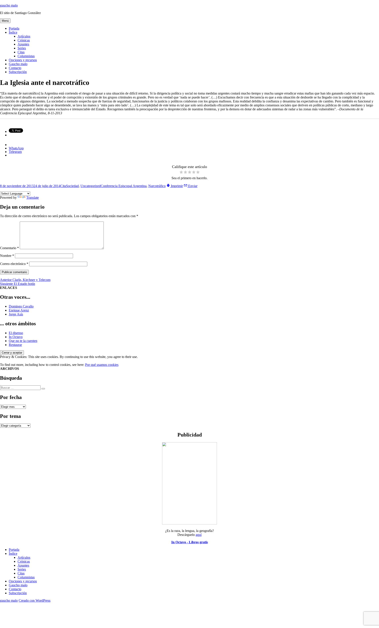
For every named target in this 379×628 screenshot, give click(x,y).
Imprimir (176, 186)
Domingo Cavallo (21, 306)
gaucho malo (9, 5)
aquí (199, 535)
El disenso (16, 333)
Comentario (9, 248)
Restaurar (15, 345)
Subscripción (18, 72)
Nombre (7, 256)
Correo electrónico (14, 264)
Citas (21, 52)
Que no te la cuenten (23, 341)
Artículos (24, 36)
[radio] (181, 172)
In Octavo (16, 337)
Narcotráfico (157, 186)
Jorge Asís (16, 314)
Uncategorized (90, 186)
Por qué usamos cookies (101, 365)
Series (22, 48)
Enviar (192, 186)
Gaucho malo (18, 64)
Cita (63, 186)
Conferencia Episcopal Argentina (124, 186)
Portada (14, 28)
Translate (32, 197)
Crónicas (24, 40)
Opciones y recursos (23, 60)
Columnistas (26, 56)
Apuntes (23, 44)
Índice (13, 32)
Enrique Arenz (19, 310)
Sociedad (72, 186)
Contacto (15, 68)
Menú (5, 20)
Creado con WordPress (34, 600)
